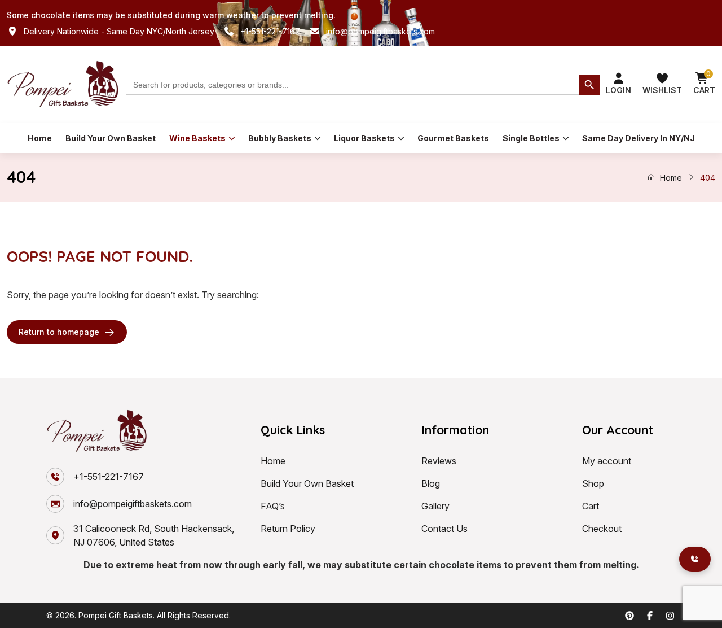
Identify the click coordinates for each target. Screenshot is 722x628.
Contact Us (444, 528)
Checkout (602, 528)
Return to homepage (59, 332)
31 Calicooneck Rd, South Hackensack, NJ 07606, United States (153, 535)
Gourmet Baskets (453, 138)
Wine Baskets (197, 138)
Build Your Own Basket (110, 138)
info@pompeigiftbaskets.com (380, 31)
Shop (593, 483)
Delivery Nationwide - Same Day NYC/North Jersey (119, 31)
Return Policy (288, 528)
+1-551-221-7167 (270, 31)
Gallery (435, 506)
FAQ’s (273, 506)
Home (40, 138)
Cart (590, 506)
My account (606, 460)
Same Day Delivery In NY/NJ (638, 138)
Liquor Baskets (364, 138)
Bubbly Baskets (279, 138)
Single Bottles (531, 138)
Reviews (438, 460)
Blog (430, 483)
